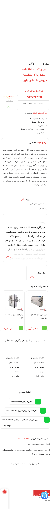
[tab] (25, 238)
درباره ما (41, 371)
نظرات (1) (41, 273)
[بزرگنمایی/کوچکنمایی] (49, 497)
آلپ (40, 209)
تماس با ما (40, 376)
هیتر (40, 204)
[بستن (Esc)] (40, 497)
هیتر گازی (33, 204)
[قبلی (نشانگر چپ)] (49, 500)
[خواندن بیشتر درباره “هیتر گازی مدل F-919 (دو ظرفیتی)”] (44, 328)
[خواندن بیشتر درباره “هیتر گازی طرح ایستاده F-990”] (21, 328)
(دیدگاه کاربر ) (9, 102)
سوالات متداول (38, 362)
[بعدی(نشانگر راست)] (46, 500)
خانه (43, 340)
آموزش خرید (39, 367)
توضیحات (41, 223)
